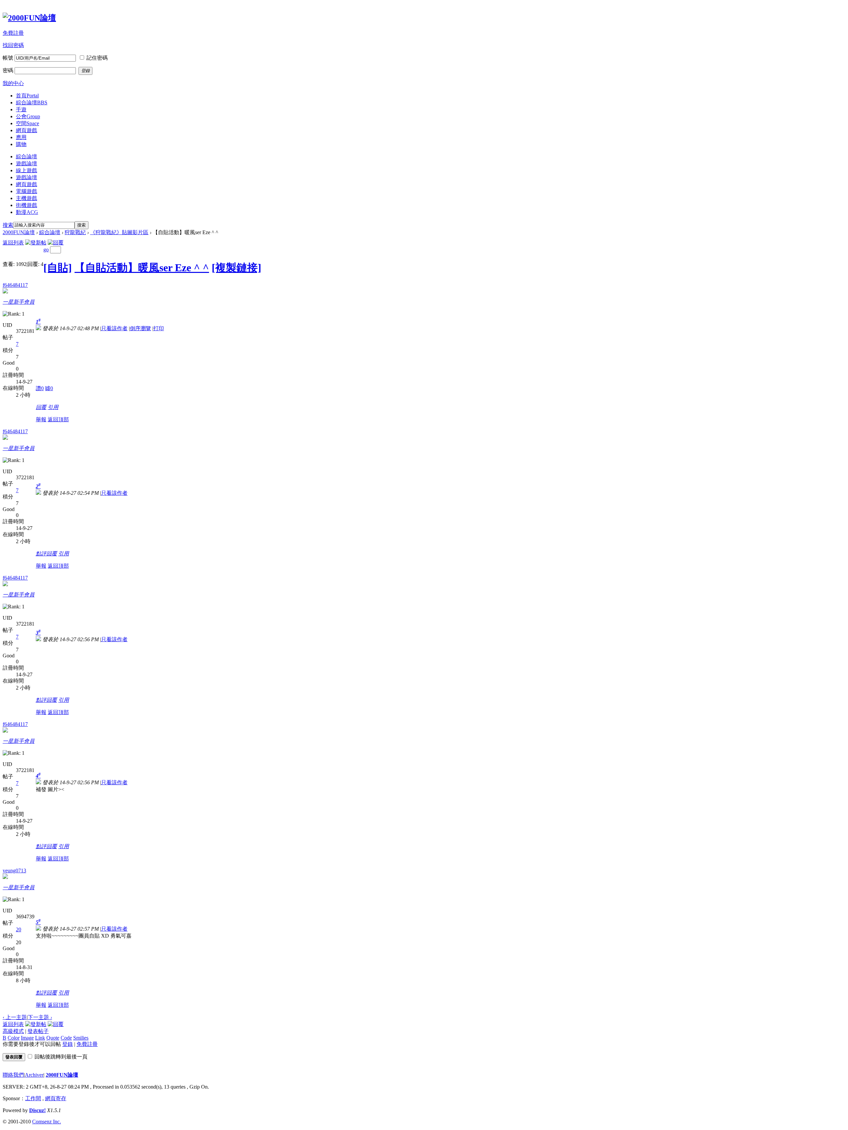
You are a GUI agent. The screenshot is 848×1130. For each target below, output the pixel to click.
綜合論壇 (31, 102)
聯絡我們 (13, 1075)
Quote (52, 1038)
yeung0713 (14, 870)
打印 (158, 328)
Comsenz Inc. (46, 1121)
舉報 (41, 419)
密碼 (8, 70)
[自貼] (57, 268)
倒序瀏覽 (140, 328)
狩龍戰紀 (75, 232)
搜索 (8, 225)
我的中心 (13, 83)
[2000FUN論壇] (29, 18)
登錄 (67, 1044)
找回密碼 (13, 45)
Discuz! (37, 1110)
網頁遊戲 (26, 130)
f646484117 (15, 285)
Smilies (80, 1038)
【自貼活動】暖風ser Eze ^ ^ (142, 268)
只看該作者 (114, 328)
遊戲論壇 (26, 163)
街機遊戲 (26, 205)
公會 (28, 116)
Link (40, 1038)
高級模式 (13, 1031)
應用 (21, 137)
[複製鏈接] (236, 268)
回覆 (41, 407)
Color (14, 1038)
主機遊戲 (26, 198)
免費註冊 (13, 33)
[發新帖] (35, 242)
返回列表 (13, 242)
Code (66, 1038)
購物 (21, 144)
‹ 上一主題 (15, 1017)
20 (18, 929)
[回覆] (56, 242)
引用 (53, 407)
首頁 (27, 95)
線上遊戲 (26, 170)
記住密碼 (97, 58)
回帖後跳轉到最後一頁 (60, 1056)
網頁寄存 (55, 1098)
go (46, 249)
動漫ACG (27, 212)
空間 (27, 123)
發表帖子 (38, 1031)
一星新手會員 (18, 302)
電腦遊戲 (26, 191)
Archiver (34, 1075)
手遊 (21, 109)
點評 (41, 553)
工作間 (33, 1098)
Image (27, 1038)
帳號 (8, 58)
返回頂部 (58, 419)
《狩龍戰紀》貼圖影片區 (119, 232)
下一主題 (40, 1017)
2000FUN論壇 (19, 232)
